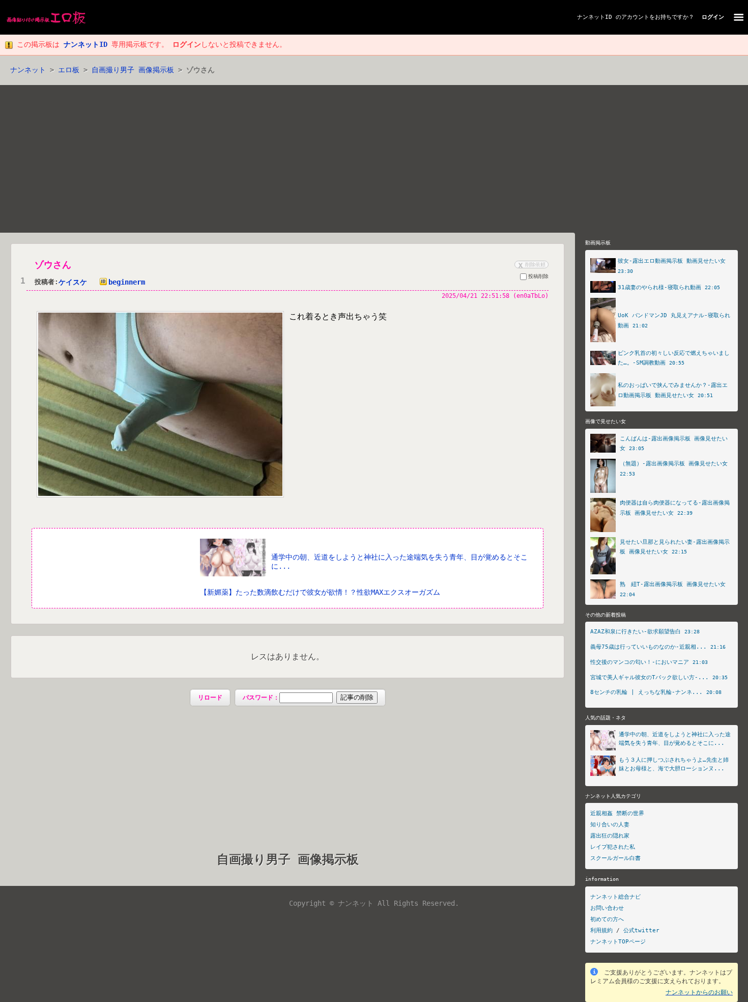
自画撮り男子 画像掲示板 (133, 70)
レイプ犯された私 (612, 847)
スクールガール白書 (615, 858)
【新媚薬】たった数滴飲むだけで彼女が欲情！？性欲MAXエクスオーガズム (320, 592)
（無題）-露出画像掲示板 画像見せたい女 (674, 463)
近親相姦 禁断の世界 (617, 813)
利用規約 (601, 930)
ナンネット (28, 70)
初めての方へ (607, 919)
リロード (210, 697)
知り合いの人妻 (609, 824)
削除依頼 (530, 264)
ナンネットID (594, 17)
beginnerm (126, 282)
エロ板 (68, 70)
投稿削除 (538, 276)
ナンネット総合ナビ (615, 897)
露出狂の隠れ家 (609, 835)
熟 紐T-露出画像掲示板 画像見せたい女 (673, 584)
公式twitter (641, 930)
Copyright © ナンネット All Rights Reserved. (374, 903)
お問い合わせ (607, 908)
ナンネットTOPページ (618, 941)
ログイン (713, 17)
